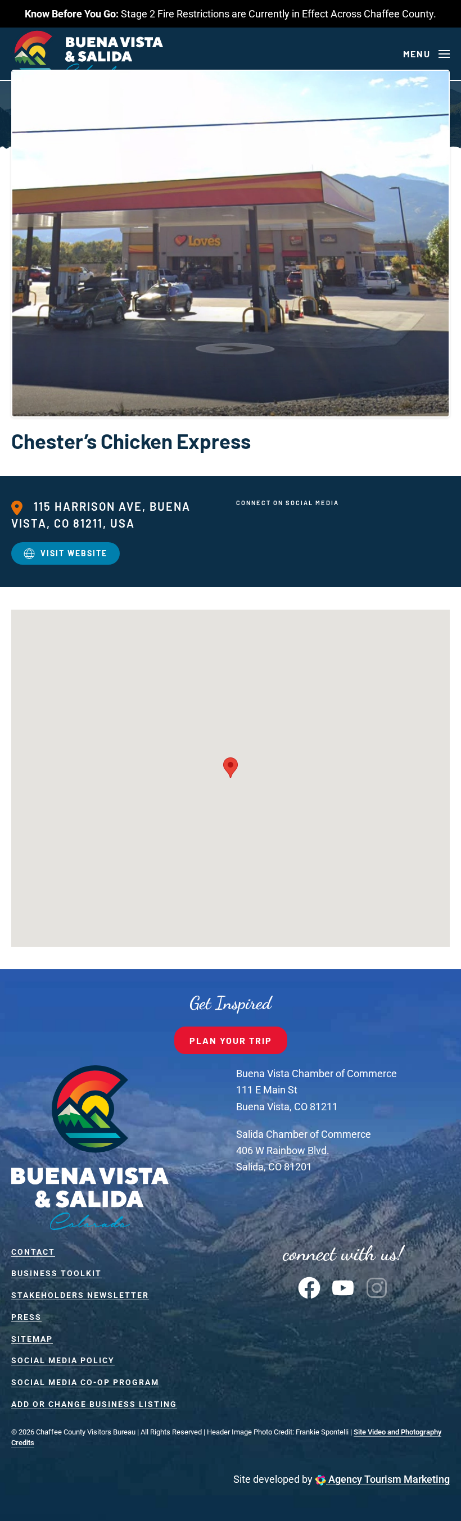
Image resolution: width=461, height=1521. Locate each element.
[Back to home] (87, 54)
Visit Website (73, 553)
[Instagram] (376, 1287)
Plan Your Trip (230, 1040)
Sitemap (32, 1338)
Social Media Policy (63, 1360)
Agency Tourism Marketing (388, 1479)
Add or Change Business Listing (94, 1404)
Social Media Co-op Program (85, 1382)
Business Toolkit (56, 1273)
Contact (33, 1251)
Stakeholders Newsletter (80, 1295)
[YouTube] (343, 1287)
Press (26, 1317)
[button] (426, 54)
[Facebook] (309, 1287)
